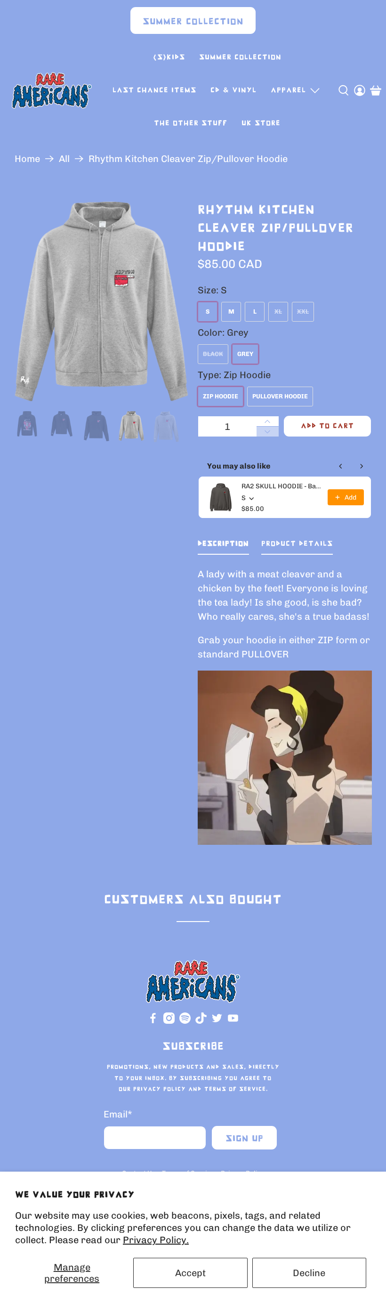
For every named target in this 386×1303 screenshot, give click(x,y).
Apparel (288, 90)
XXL (303, 311)
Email (118, 1114)
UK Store (261, 123)
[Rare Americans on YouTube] (233, 1022)
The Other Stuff (190, 123)
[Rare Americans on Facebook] (153, 1022)
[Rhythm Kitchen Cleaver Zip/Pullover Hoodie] (102, 301)
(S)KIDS (169, 57)
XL (278, 311)
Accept (190, 1273)
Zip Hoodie (220, 396)
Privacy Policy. (156, 1240)
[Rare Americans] (52, 90)
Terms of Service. (236, 1089)
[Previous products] (340, 466)
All (64, 158)
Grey (245, 353)
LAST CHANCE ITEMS (154, 90)
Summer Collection (193, 21)
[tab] (223, 546)
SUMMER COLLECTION (240, 57)
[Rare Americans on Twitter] (217, 1022)
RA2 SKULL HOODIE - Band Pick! (281, 486)
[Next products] (361, 466)
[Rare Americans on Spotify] (185, 1022)
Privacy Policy (159, 1089)
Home (27, 158)
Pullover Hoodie (280, 396)
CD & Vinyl (233, 90)
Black (213, 353)
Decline (309, 1273)
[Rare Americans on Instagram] (169, 1022)
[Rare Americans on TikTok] (201, 1022)
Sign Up (244, 1138)
